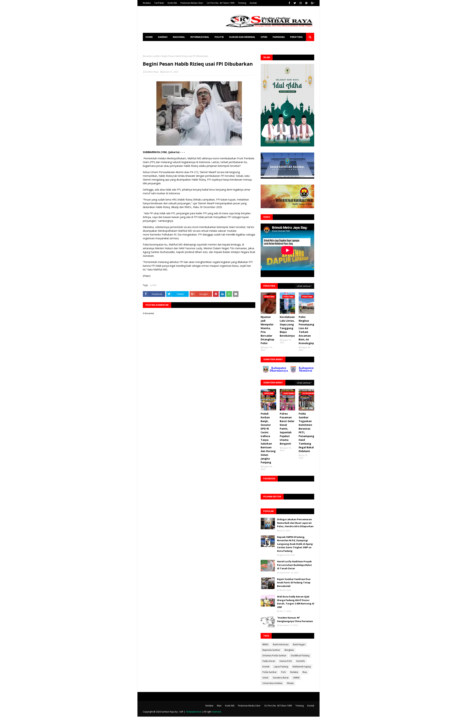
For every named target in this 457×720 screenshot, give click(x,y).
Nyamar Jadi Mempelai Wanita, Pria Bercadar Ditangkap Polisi (267, 330)
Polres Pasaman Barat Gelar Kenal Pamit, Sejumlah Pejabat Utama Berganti (287, 428)
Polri (283, 672)
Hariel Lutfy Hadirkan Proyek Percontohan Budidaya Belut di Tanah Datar (294, 565)
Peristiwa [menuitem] (296, 37)
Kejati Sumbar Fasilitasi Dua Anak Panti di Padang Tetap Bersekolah (293, 582)
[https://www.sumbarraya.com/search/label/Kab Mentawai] (282, 372)
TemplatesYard (193, 711)
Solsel (265, 677)
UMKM (296, 677)
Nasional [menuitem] (179, 37)
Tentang (242, 2)
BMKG (265, 644)
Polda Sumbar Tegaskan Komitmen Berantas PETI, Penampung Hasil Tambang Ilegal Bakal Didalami (306, 432)
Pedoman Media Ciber (191, 2)
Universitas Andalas (272, 683)
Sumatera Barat (280, 677)
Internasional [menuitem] (199, 37)
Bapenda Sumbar (271, 649)
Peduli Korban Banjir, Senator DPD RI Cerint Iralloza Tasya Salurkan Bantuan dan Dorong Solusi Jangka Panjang (268, 438)
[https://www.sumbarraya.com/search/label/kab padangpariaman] (310, 372)
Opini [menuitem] (264, 37)
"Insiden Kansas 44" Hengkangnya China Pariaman (295, 619)
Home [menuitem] (149, 37)
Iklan (219, 705)
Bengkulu (289, 649)
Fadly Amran (268, 661)
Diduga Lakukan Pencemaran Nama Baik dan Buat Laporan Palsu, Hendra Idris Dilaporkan (295, 523)
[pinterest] (306, 3)
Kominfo (300, 661)
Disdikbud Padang (300, 655)
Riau (305, 672)
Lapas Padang (281, 666)
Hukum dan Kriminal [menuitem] (242, 37)
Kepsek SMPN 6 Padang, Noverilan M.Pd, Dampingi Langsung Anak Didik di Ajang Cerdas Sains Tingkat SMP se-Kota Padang (295, 543)
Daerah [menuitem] (162, 37)
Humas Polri (286, 661)
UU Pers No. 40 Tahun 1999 (220, 2)
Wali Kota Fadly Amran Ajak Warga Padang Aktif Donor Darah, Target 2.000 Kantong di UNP (295, 602)
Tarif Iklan (159, 2)
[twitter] (295, 3)
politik (156, 56)
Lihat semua (303, 286)
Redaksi (147, 2)
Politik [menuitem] (219, 37)
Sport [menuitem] (149, 45)
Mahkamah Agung (302, 666)
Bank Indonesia (280, 644)
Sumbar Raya (152, 71)
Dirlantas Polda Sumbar (274, 655)
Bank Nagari (299, 644)
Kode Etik (172, 2)
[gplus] (312, 3)
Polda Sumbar (269, 672)
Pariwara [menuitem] (279, 37)
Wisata (290, 683)
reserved (216, 711)
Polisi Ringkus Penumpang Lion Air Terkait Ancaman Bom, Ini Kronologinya (307, 330)
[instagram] (301, 3)
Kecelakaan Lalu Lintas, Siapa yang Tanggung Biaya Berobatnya (287, 326)
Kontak (253, 2)
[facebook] (289, 3)
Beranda (147, 56)
